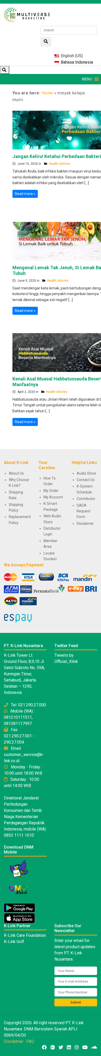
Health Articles (59, 164)
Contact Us (86, 480)
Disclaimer (85, 523)
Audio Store (86, 473)
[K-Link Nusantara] (27, 14)
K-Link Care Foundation (25, 935)
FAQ (30, 1041)
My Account (53, 497)
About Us (16, 473)
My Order (51, 491)
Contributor (86, 499)
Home (47, 93)
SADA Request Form (83, 511)
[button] (87, 79)
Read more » (25, 194)
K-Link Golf (14, 941)
